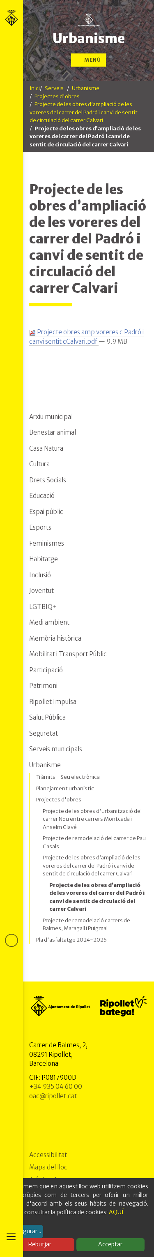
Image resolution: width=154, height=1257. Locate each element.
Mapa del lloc (48, 1167)
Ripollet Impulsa (52, 702)
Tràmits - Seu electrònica (68, 776)
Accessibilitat (48, 1155)
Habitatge (43, 559)
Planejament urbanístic (65, 788)
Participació (46, 670)
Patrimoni (43, 686)
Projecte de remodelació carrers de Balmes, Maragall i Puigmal (86, 924)
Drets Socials (47, 480)
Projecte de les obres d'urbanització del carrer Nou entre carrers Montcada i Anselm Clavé (92, 819)
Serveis (54, 88)
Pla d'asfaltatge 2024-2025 (71, 939)
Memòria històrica (55, 638)
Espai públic (46, 512)
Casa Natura (46, 448)
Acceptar (110, 1244)
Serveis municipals (55, 749)
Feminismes (46, 543)
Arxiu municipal (51, 417)
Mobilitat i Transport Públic (68, 654)
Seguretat (43, 733)
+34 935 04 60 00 (55, 1086)
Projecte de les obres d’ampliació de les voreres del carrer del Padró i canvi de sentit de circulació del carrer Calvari (84, 112)
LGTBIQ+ (43, 607)
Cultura (39, 464)
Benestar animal (52, 432)
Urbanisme (89, 38)
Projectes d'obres (57, 96)
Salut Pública (47, 717)
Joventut (41, 591)
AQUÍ (116, 1212)
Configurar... (24, 1231)
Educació (42, 496)
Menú (92, 60)
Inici (35, 88)
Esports (40, 527)
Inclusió (40, 575)
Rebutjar (39, 1244)
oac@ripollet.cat (53, 1096)
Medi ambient (49, 622)
